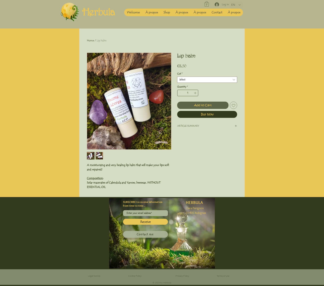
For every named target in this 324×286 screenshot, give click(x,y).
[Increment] (195, 93)
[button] (206, 4)
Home (90, 40)
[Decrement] (180, 93)
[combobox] (207, 80)
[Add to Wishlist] (233, 105)
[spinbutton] (187, 93)
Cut (179, 73)
